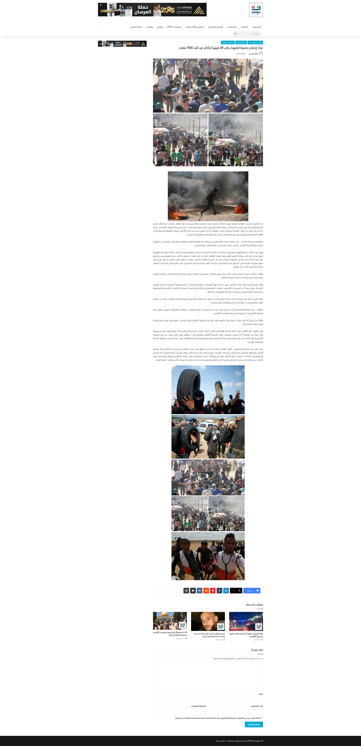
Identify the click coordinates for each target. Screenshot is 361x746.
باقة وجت (232, 27)
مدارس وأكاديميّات (194, 27)
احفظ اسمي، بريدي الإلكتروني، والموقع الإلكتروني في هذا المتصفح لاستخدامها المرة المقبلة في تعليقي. (218, 718)
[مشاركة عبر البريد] (193, 590)
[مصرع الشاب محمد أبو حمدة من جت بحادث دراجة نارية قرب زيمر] (208, 621)
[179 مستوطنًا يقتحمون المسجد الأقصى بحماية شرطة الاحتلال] (170, 621)
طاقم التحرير (253, 54)
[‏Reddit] (206, 590)
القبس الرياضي (215, 27)
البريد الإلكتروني (257, 706)
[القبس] (256, 10)
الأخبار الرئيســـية (255, 42)
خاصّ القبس (136, 27)
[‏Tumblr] (219, 590)
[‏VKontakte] (199, 590)
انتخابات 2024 (174, 27)
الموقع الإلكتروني (198, 706)
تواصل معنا (220, 741)
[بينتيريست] (213, 590)
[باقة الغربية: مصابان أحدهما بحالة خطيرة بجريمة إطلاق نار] (246, 621)
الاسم (261, 694)
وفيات (149, 27)
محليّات (244, 27)
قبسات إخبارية (227, 42)
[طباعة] (186, 590)
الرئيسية (256, 27)
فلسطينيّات (241, 42)
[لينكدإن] (226, 590)
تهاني (160, 27)
